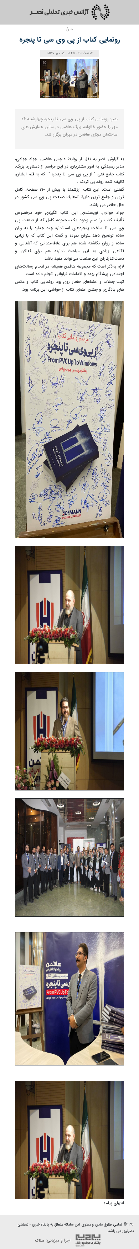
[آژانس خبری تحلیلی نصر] (69, 12)
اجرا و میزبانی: (53, 1240)
